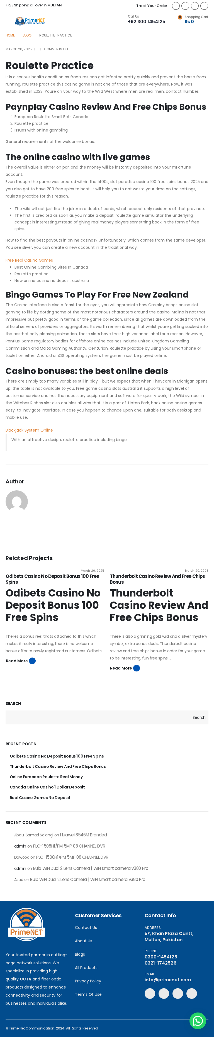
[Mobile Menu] (10, 21)
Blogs (80, 954)
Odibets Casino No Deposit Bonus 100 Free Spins (52, 579)
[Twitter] (185, 6)
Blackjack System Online (29, 430)
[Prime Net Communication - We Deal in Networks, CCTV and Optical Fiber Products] (30, 21)
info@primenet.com (168, 980)
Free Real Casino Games (29, 260)
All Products (86, 967)
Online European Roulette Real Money (46, 777)
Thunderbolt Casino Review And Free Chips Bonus (157, 579)
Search (13, 703)
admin (20, 846)
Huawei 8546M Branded (83, 835)
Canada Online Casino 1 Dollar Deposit (47, 787)
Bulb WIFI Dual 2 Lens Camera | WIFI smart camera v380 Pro (91, 868)
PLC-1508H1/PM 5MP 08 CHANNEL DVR (69, 846)
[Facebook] (176, 6)
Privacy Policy (88, 981)
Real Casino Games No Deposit (40, 797)
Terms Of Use (88, 994)
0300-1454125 (161, 957)
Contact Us (86, 927)
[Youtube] (195, 6)
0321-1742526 (160, 963)
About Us (83, 941)
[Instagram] (204, 6)
